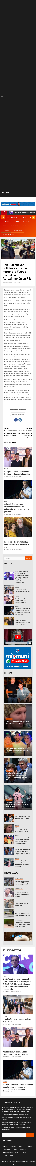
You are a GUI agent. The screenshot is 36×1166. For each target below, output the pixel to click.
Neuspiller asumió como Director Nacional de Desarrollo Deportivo (21, 600)
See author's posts (18, 414)
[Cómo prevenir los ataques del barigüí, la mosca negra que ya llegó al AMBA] (9, 923)
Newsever (32, 1161)
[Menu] (7, 217)
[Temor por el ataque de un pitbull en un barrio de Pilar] (9, 913)
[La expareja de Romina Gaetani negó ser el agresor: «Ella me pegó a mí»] (18, 527)
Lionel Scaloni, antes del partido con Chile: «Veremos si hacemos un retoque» (25, 433)
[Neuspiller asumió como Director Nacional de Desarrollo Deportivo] (18, 457)
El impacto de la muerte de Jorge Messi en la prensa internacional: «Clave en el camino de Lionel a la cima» (22, 852)
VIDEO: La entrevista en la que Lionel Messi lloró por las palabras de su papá (17, 724)
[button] (7, 217)
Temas (5, 226)
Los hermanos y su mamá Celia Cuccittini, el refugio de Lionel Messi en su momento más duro (17, 751)
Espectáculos (17, 230)
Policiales (25, 226)
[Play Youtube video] (18, 637)
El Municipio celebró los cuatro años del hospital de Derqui (10, 432)
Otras (16, 1152)
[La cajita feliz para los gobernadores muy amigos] (9, 589)
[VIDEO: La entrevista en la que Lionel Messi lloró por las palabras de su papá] (9, 828)
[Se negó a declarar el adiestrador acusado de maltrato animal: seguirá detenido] (9, 892)
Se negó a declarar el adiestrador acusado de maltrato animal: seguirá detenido (22, 893)
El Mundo (6, 230)
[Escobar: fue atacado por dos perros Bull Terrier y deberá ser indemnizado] (9, 881)
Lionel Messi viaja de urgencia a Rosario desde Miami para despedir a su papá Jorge (17, 804)
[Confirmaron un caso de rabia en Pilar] (9, 903)
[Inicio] (3, 217)
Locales (23, 217)
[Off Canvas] (2, 95)
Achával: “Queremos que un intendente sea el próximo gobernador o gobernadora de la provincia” (18, 1087)
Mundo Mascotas (8, 234)
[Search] (30, 217)
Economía (16, 221)
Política (26, 221)
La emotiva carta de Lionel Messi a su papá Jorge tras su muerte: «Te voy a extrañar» (18, 697)
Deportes (14, 217)
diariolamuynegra (8, 282)
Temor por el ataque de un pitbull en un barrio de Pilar (22, 914)
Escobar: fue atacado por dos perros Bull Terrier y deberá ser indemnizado (22, 883)
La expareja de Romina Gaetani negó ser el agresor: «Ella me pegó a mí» (17, 544)
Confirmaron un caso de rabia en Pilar (21, 904)
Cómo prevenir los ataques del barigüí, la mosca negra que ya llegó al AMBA (22, 924)
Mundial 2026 (23, 1149)
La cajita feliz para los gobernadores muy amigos (15, 1114)
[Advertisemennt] (18, 204)
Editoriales (15, 226)
